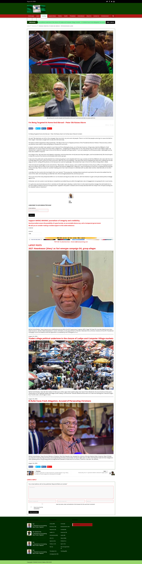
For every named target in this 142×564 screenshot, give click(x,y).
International (81, 16)
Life (50, 538)
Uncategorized (53, 554)
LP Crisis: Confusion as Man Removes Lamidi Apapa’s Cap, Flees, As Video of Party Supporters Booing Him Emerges (51, 473)
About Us (89, 16)
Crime (62, 523)
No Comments (52, 125)
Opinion (51, 541)
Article (51, 523)
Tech (51, 546)
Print (108, 125)
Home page (31, 16)
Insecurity (63, 532)
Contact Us (96, 16)
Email (112, 125)
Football (62, 529)
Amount (31, 231)
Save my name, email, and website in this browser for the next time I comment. (75, 504)
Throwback (72, 16)
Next (105, 471)
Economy (52, 526)
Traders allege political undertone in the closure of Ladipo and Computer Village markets (71, 338)
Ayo (34, 125)
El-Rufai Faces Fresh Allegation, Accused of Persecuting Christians (64, 22)
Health (66, 16)
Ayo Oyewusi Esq (37, 531)
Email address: (32, 208)
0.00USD (31, 228)
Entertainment (105, 16)
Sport (29, 19)
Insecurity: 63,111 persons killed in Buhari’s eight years (93, 472)
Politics (60, 16)
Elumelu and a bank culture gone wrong (94, 22)
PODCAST (63, 541)
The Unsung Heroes (65, 546)
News (62, 538)
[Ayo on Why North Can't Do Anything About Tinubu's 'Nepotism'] (29, 525)
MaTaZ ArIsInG (33, 131)
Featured (52, 529)
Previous (38, 471)
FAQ (34, 19)
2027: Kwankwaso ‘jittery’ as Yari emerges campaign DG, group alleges (62, 248)
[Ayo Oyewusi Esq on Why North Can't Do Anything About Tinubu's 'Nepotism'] (29, 533)
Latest (37, 16)
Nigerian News (52, 16)
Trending (44, 16)
